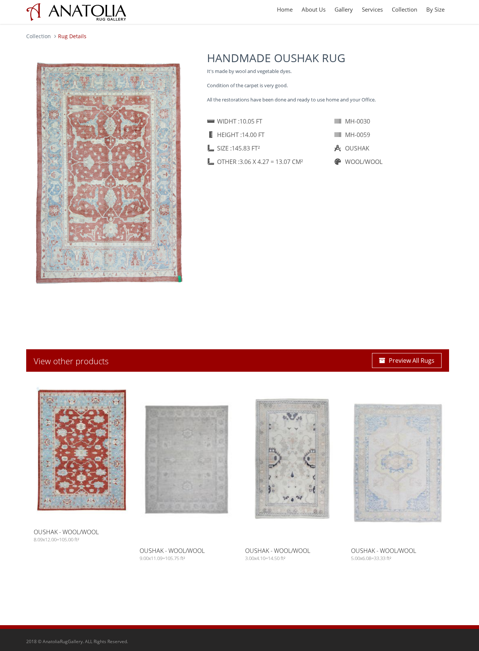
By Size (435, 9)
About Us (314, 9)
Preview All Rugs (411, 360)
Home (285, 9)
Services (372, 9)
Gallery (344, 9)
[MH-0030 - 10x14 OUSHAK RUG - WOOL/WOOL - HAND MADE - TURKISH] (109, 172)
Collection (404, 9)
